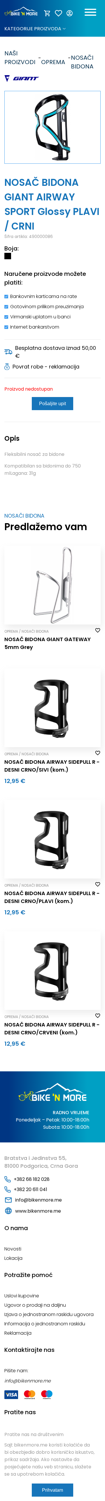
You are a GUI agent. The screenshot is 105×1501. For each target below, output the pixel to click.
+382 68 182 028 (32, 1179)
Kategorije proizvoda (32, 28)
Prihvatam (52, 1490)
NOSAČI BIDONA (82, 57)
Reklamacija (18, 1333)
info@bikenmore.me (38, 1200)
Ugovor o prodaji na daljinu (35, 1305)
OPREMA (53, 57)
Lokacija (13, 1258)
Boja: (11, 248)
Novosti (12, 1249)
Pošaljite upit (52, 403)
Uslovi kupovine (21, 1295)
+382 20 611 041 (30, 1189)
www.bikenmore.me (38, 1211)
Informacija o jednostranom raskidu (44, 1323)
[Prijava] (70, 13)
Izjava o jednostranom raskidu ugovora (49, 1314)
